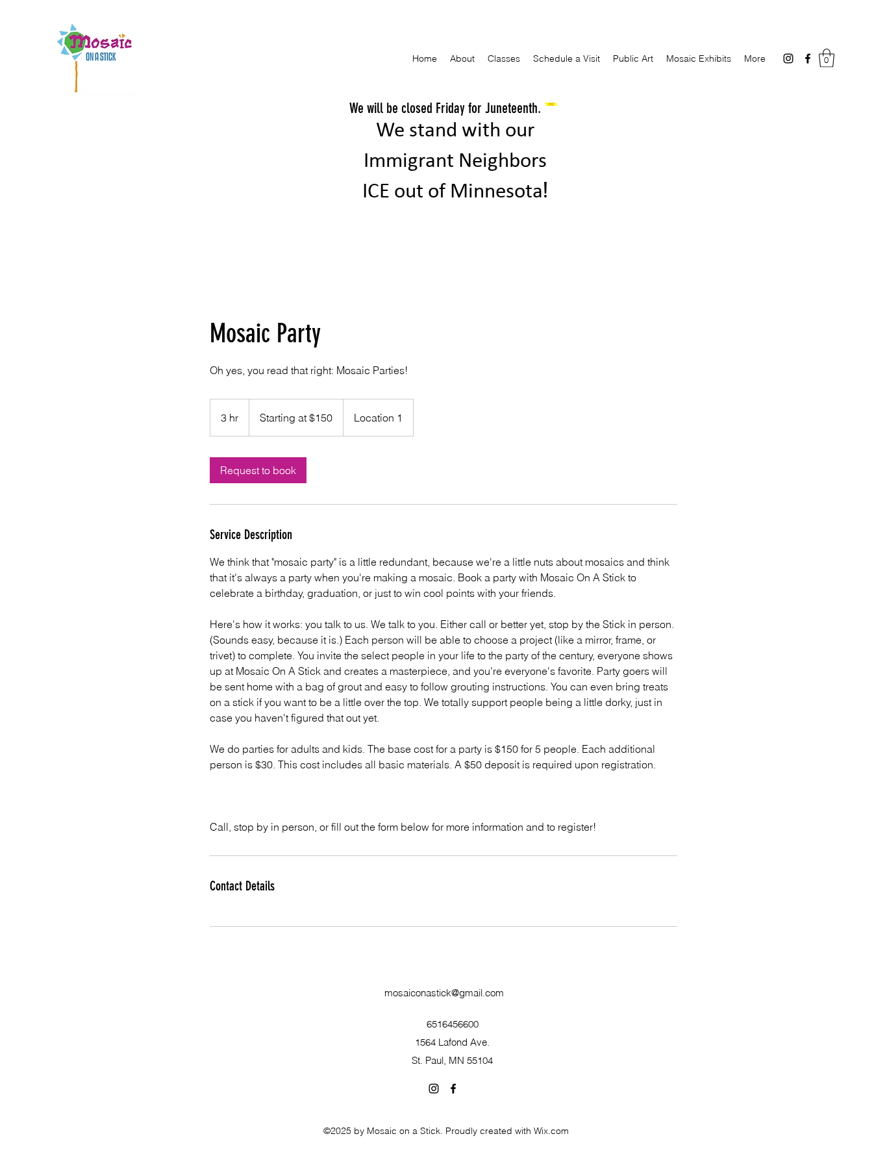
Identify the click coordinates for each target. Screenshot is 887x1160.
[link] (258, 470)
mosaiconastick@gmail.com (444, 993)
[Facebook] (807, 58)
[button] (826, 58)
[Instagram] (788, 58)
